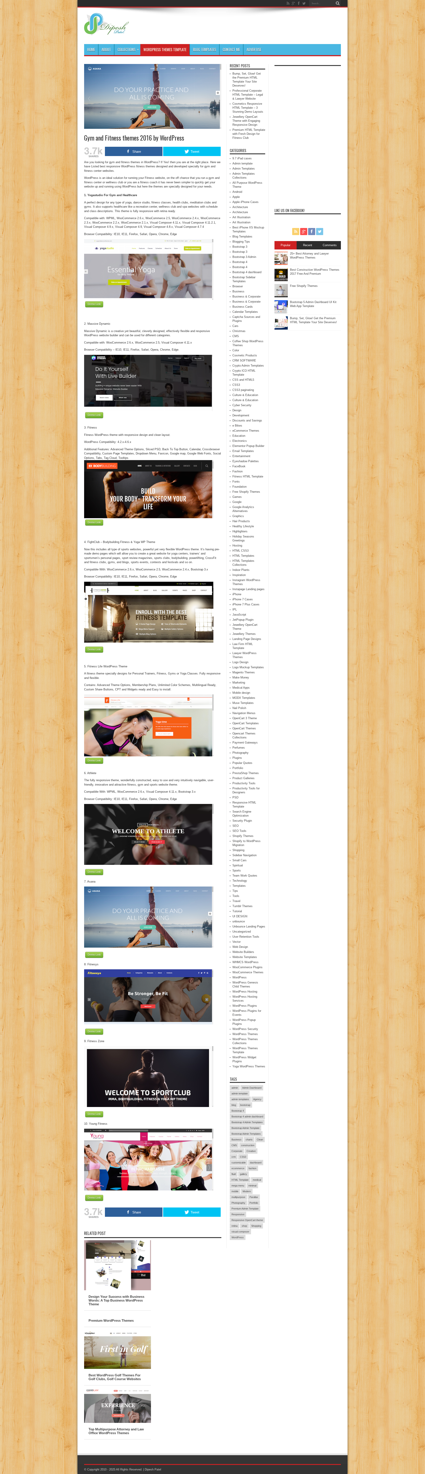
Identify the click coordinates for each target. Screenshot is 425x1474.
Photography (240, 752)
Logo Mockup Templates (248, 667)
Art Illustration (241, 217)
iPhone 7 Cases (242, 599)
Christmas (238, 331)
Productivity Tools (243, 783)
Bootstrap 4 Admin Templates (247, 1122)
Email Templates (243, 451)
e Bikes (237, 425)
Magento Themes (243, 672)
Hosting (237, 545)
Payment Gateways (245, 742)
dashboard (255, 1162)
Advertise (254, 49)
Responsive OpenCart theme (247, 1220)
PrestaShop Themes (245, 773)
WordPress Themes (245, 1034)
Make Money (240, 677)
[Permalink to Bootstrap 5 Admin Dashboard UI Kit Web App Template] (281, 312)
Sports (236, 870)
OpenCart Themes (244, 728)
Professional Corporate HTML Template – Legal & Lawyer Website (247, 94)
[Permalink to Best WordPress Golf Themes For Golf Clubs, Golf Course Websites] (117, 1368)
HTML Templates (243, 555)
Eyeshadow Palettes (245, 461)
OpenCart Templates (245, 723)
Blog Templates (204, 49)
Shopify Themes (242, 836)
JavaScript (239, 614)
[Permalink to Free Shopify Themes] (281, 296)
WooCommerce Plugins (247, 967)
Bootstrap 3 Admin (244, 257)
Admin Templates (243, 168)
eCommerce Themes (245, 430)
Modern (247, 1191)
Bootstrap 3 (239, 246)
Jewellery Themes (244, 634)
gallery (243, 1174)
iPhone (236, 594)
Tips (235, 891)
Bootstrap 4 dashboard (246, 272)
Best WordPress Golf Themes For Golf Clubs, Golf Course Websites (115, 1377)
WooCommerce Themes (247, 972)
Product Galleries (243, 778)
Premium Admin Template (245, 1208)
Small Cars (239, 860)
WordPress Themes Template (164, 49)
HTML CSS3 (240, 550)
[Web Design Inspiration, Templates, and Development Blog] (106, 33)
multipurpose (238, 1197)
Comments (330, 245)
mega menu (238, 1185)
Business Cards (242, 306)
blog (234, 1105)
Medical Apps (241, 687)
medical (257, 1179)
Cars (235, 326)
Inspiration (239, 575)
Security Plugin (242, 820)
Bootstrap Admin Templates (246, 1133)
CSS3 (236, 384)
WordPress (239, 977)
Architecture (240, 207)
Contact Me (231, 49)
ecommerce (238, 1168)
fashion (252, 1168)
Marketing (238, 682)
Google (236, 502)
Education (238, 435)
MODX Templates (243, 697)
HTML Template (240, 1179)
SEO (235, 825)
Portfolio (237, 768)
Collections (126, 49)
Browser (237, 286)
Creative (251, 1151)
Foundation (239, 486)
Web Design (240, 947)
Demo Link (94, 304)
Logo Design (240, 662)
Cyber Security (241, 405)
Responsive (238, 1214)
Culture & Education (245, 395)
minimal (252, 1185)
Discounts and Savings (247, 420)
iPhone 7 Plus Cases (245, 604)
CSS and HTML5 (243, 379)
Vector (236, 941)
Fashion (237, 471)
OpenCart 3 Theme (244, 718)
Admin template (242, 163)
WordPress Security (245, 1029)
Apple (236, 197)
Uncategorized (241, 931)
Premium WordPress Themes (111, 1320)
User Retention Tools (245, 936)
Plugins (237, 757)
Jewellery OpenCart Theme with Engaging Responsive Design (246, 120)
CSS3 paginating (243, 390)
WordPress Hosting (244, 991)
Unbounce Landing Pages (248, 926)
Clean (260, 1139)
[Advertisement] (307, 134)
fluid (234, 1174)
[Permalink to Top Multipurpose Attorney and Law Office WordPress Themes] (117, 1422)
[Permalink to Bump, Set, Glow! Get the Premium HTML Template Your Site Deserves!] (281, 328)
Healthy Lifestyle (243, 526)
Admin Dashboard (251, 1087)
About (106, 49)
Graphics (238, 516)
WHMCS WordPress (245, 962)
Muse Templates (243, 703)
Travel (236, 901)
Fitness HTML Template (247, 476)
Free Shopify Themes (246, 491)
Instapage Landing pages (248, 589)
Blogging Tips (241, 241)
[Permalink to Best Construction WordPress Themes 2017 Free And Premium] (281, 280)
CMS (235, 336)
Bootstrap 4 (239, 262)
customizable (239, 1162)
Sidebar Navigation (244, 855)
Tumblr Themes (242, 906)
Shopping (238, 850)
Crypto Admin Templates (248, 365)
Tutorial (237, 911)
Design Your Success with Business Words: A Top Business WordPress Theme (116, 1300)
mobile (235, 1191)
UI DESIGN (239, 916)
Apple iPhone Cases (245, 202)
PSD (235, 797)
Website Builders (243, 952)
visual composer (240, 1231)
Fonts (236, 481)
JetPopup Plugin (242, 619)
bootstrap (245, 1105)
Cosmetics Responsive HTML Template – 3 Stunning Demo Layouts (247, 107)
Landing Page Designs (246, 639)
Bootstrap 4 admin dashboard (247, 1116)
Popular (285, 245)
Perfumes (238, 747)
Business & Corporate (246, 296)
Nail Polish (239, 708)
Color (235, 350)
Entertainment (241, 456)
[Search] (337, 3)
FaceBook (238, 466)
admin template (240, 1093)
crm (234, 1156)
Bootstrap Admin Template (245, 1128)
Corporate (237, 1151)
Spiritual (237, 865)
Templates (239, 885)
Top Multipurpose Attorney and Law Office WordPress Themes (116, 1431)
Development (240, 415)
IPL (234, 609)
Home (91, 49)
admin (235, 1087)
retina (235, 1226)
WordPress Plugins (244, 1005)
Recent (307, 245)
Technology (239, 880)
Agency (257, 1099)
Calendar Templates (245, 311)
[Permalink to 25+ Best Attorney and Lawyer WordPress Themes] (281, 264)
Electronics (239, 440)
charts (249, 1139)
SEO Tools (239, 831)
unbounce (238, 921)
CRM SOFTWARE (244, 360)
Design (236, 410)
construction (247, 1145)
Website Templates (244, 957)
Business (238, 291)
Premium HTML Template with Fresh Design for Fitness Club (248, 133)
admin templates (240, 1099)
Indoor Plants (240, 570)
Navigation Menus (243, 713)
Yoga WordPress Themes (248, 1066)
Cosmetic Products (244, 355)
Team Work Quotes (244, 875)
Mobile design (241, 692)
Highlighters (239, 531)
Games (237, 496)
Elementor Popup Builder (248, 446)
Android (237, 191)
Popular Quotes (242, 763)
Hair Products (241, 521)
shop (244, 1226)
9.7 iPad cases (242, 158)
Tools (235, 896)
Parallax (253, 1197)
